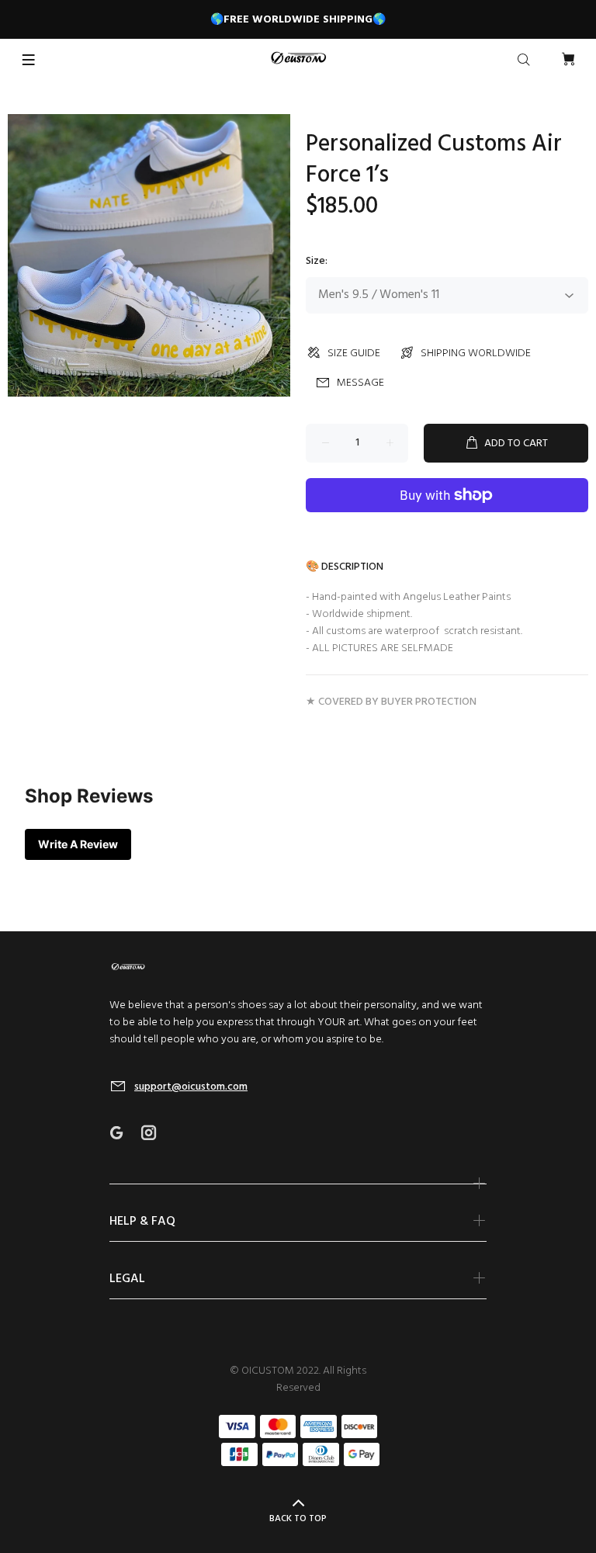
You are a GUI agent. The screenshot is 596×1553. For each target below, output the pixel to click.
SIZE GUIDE (353, 353)
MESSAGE (360, 383)
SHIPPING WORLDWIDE (476, 353)
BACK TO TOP (298, 1519)
